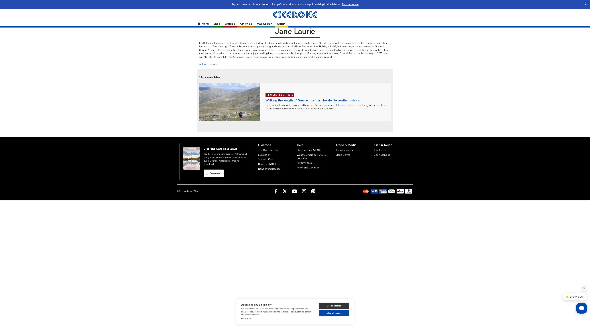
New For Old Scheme (269, 164)
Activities (246, 23)
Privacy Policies (305, 162)
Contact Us (380, 150)
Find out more (350, 4)
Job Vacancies (382, 154)
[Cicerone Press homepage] (295, 14)
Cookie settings (334, 306)
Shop (217, 23)
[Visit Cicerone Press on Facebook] (276, 191)
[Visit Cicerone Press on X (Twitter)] (284, 191)
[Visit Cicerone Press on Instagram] (304, 191)
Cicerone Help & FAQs (309, 150)
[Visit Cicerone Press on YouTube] (294, 191)
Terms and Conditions (309, 167)
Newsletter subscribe (269, 168)
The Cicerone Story (269, 150)
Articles (230, 23)
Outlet (281, 23)
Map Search (264, 23)
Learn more (246, 319)
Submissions (264, 154)
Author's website (208, 63)
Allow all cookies (334, 313)
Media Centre (343, 154)
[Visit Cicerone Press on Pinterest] (313, 191)
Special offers (265, 159)
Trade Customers (345, 150)
